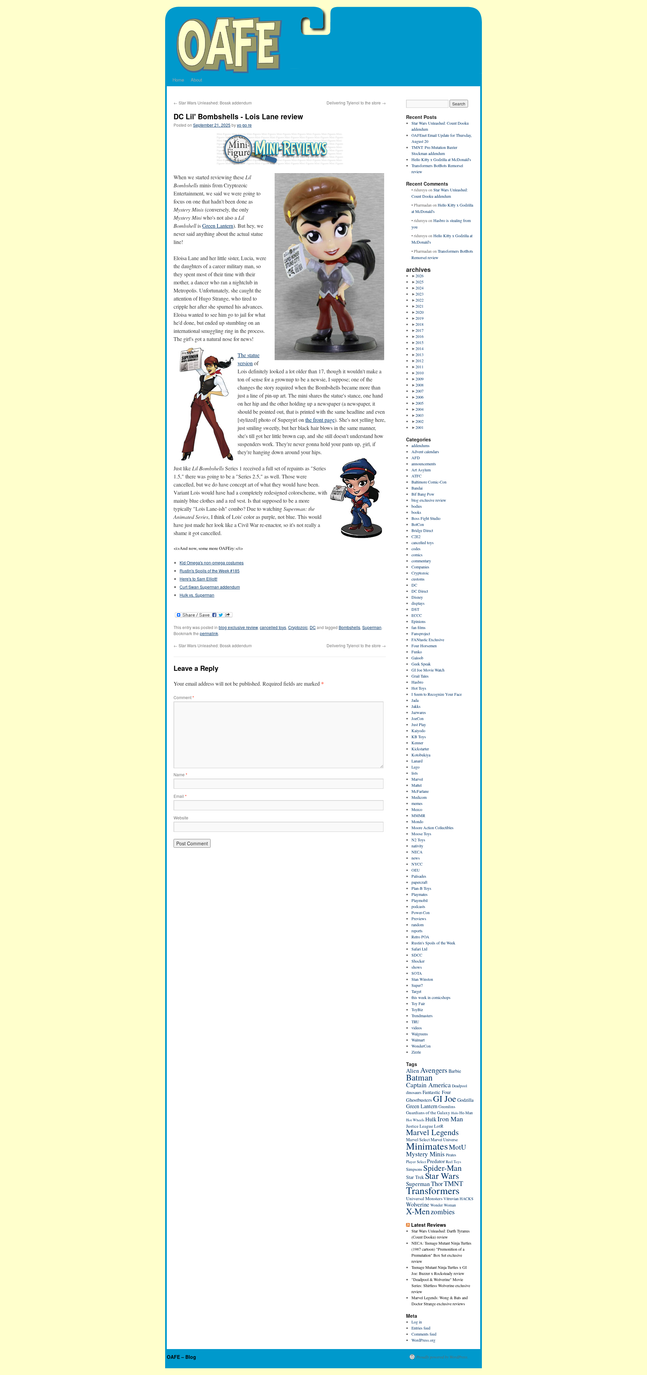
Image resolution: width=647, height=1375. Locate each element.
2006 (419, 397)
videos (416, 1027)
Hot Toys (418, 688)
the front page (320, 419)
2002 (419, 421)
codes (416, 548)
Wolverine (417, 1204)
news (415, 858)
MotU (457, 1147)
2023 (419, 293)
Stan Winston (422, 979)
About (196, 79)
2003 (419, 415)
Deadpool (459, 1085)
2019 (419, 318)
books (416, 512)
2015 (419, 342)
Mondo (417, 821)
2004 (419, 409)
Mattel (416, 785)
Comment (184, 697)
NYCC (417, 864)
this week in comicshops (431, 997)
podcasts (418, 906)
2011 (419, 366)
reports (417, 930)
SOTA (416, 973)
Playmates (419, 894)
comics (417, 554)
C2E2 (416, 536)
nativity (417, 845)
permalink (209, 633)
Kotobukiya (420, 754)
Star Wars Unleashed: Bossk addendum (213, 102)
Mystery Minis (425, 1154)
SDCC (416, 955)
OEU (415, 870)
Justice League (419, 1126)
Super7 (417, 985)
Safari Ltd (419, 948)
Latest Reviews (428, 1224)
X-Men (418, 1211)
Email (180, 796)
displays (418, 603)
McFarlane (420, 791)
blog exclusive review (238, 627)
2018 (419, 324)
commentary (421, 560)
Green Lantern (217, 225)
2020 (419, 312)
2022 (419, 300)
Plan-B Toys (421, 888)
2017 (419, 330)
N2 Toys (418, 839)
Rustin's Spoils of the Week (433, 942)
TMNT (453, 1183)
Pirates (451, 1154)
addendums (420, 445)
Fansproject (420, 633)
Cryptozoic (298, 627)
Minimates (427, 1145)
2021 (419, 306)
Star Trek (415, 1177)
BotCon (417, 524)
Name (180, 774)
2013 (419, 354)
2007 (419, 391)
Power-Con (420, 912)
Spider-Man (442, 1167)
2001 (419, 427)
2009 (419, 378)
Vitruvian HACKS (458, 1198)
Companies (420, 566)
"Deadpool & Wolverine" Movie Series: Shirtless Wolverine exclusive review (440, 1285)
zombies (443, 1211)
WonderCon (421, 1046)
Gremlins (446, 1106)
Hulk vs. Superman (197, 595)
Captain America (428, 1085)
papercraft (419, 882)
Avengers (434, 1070)
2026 (419, 275)
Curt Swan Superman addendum (210, 587)
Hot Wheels (415, 1119)
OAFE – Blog (181, 1356)
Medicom (419, 797)
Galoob (417, 657)
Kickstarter (420, 748)
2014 (419, 348)
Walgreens (419, 1033)
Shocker (418, 961)
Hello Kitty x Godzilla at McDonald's (441, 159)
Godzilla (465, 1100)
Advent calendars (425, 451)
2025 (419, 281)
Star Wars (442, 1175)
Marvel (417, 779)
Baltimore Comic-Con (428, 482)
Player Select (416, 1161)
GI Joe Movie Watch (427, 670)
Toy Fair (418, 1003)
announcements (423, 463)
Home (178, 79)
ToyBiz (417, 1009)
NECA (417, 851)
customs (418, 579)
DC (313, 627)
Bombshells (349, 627)
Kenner (417, 742)
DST (415, 609)
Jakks (416, 706)
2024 (419, 287)
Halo (454, 1113)
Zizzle (416, 1052)
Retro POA (420, 936)
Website (181, 817)
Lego (415, 767)
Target (416, 991)
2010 (419, 372)
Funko (416, 651)
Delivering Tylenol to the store (356, 102)
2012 (419, 360)
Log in (416, 1321)
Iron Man (450, 1118)
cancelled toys (273, 627)
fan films (418, 627)
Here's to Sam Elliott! (198, 579)
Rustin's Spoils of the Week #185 (210, 570)
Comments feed (423, 1334)
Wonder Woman (443, 1205)
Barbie (455, 1071)
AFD (415, 457)
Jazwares (418, 712)
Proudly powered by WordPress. (442, 1357)
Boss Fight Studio (425, 518)
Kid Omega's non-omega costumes (212, 562)
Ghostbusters (419, 1099)
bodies (416, 506)
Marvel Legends (432, 1132)
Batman (419, 1077)
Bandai (417, 488)
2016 (419, 336)
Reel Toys (453, 1161)
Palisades (418, 876)
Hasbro (417, 682)
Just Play (418, 724)
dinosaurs (414, 1092)
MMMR (418, 815)
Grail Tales (420, 676)
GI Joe (444, 1098)
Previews (418, 918)
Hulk (430, 1119)
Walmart (418, 1039)
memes (417, 803)
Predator (436, 1160)
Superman (371, 627)
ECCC (416, 615)
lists (414, 773)
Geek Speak (421, 663)
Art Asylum (421, 469)
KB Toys (418, 736)
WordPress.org (423, 1340)
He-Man (466, 1112)
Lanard (417, 760)
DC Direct (419, 591)
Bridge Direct (422, 530)
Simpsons (414, 1169)
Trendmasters (422, 1015)
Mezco (416, 809)
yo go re (244, 125)
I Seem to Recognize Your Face (436, 694)
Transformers (432, 1190)
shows (416, 967)
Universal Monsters (424, 1198)
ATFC (416, 475)
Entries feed (420, 1328)
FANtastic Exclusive (427, 639)
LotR (438, 1126)
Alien (412, 1070)
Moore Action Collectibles (432, 827)
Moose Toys (421, 833)
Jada (415, 700)
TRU (415, 1021)
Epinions (418, 621)
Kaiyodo (418, 730)
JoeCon (417, 718)
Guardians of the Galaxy (428, 1113)
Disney (417, 597)
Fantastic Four (437, 1092)
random (417, 924)
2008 (419, 384)
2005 (419, 403)
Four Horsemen (424, 645)
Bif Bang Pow (422, 494)
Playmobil (419, 900)
